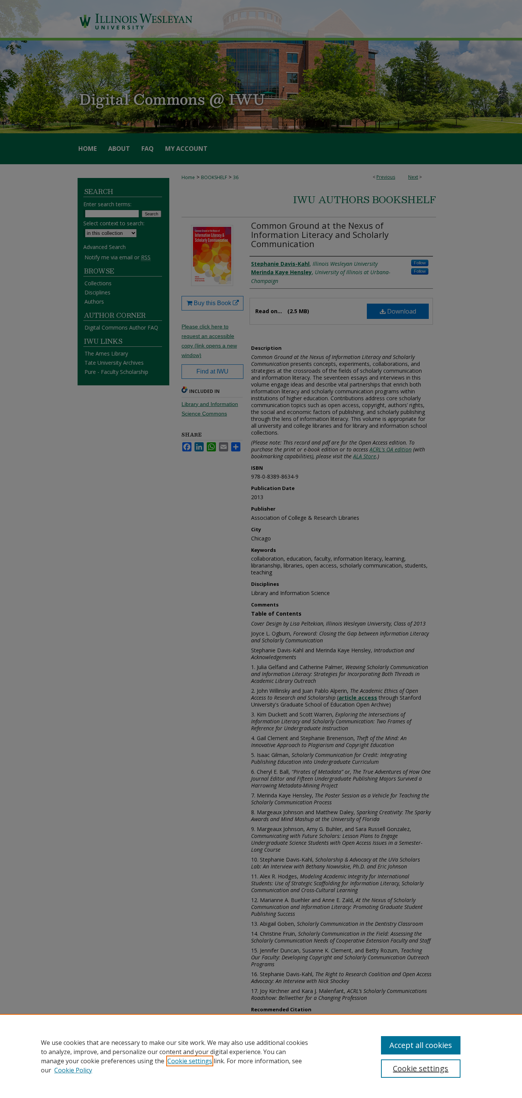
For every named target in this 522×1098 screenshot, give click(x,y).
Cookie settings (189, 1061)
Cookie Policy (73, 1070)
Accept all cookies (420, 1045)
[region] (261, 1056)
